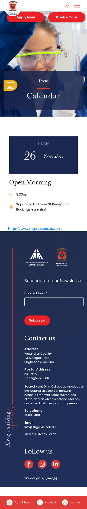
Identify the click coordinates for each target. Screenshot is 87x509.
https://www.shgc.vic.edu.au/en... (35, 228)
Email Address (35, 293)
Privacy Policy (46, 434)
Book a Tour (66, 17)
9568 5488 (32, 415)
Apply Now (25, 17)
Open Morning (30, 182)
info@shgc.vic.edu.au (40, 427)
